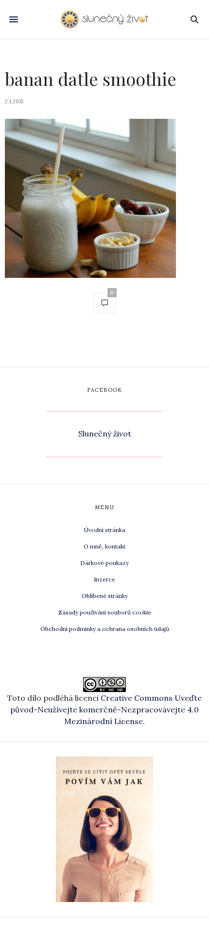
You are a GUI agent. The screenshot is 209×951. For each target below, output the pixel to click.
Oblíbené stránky (105, 595)
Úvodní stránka (104, 529)
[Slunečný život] (104, 19)
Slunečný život (104, 433)
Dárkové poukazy (104, 562)
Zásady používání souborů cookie (104, 612)
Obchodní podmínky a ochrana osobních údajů (104, 628)
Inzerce (104, 579)
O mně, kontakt (104, 546)
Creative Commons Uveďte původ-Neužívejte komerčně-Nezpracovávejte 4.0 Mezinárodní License (106, 709)
